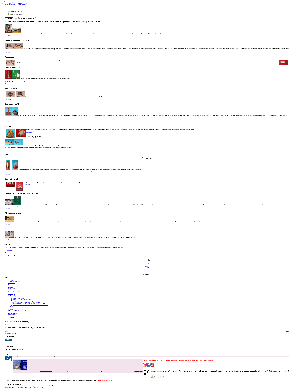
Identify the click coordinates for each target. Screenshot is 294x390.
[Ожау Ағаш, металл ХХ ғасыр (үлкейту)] (18, 145)
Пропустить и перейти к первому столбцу (15, 4)
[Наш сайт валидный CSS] (12, 387)
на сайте (8, 333)
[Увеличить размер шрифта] (15, 11)
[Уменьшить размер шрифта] (15, 14)
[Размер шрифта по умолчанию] (16, 13)
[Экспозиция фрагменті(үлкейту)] (9, 221)
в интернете (14, 333)
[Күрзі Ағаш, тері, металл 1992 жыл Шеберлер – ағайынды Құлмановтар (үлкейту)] (8, 78)
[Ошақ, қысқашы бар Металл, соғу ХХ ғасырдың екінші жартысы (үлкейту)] (20, 96)
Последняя (149, 267)
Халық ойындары (12, 255)
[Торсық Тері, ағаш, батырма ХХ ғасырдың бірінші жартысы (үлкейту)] (8, 115)
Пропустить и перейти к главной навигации (15, 3)
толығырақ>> (138, 371)
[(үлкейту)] (17, 204)
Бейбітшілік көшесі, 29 (46, 371)
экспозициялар (9, 17)
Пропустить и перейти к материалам (13, 2)
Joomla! (7, 386)
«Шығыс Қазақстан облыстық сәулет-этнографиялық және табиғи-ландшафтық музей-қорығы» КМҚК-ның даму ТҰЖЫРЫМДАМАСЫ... (179, 360)
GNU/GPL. (50, 386)
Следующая (148, 266)
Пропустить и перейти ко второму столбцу (15, 6)
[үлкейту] (8, 33)
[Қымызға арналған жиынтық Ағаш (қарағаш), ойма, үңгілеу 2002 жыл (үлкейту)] (9, 145)
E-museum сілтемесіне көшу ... (104, 380)
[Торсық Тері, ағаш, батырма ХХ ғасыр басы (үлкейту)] (15, 115)
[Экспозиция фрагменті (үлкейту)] (9, 237)
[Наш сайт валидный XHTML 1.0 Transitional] (32, 387)
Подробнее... (8, 35)
